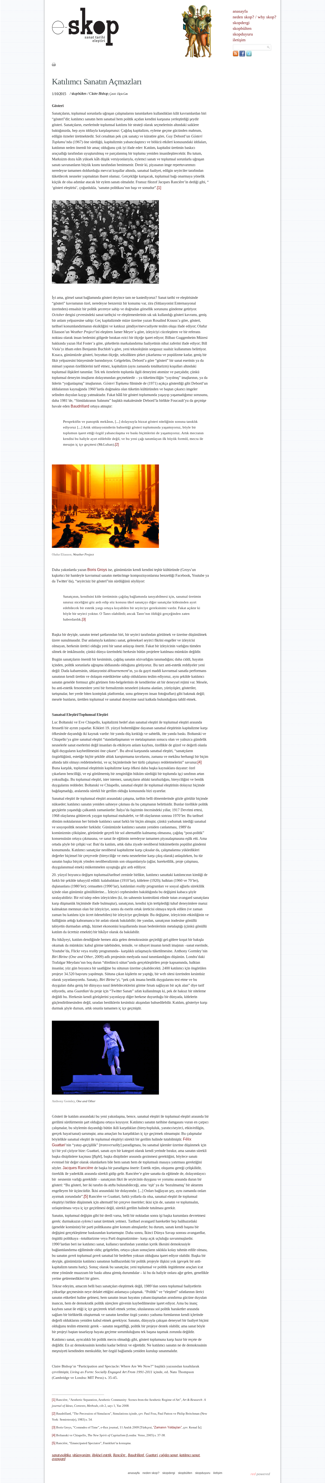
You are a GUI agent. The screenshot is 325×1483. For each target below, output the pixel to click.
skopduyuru (243, 34)
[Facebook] (242, 55)
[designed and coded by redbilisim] (260, 1474)
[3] (84, 619)
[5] (86, 1196)
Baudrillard (80, 406)
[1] (159, 188)
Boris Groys (97, 570)
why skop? (267, 17)
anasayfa (240, 11)
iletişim (239, 39)
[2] (117, 444)
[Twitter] (249, 55)
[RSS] (235, 55)
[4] (199, 762)
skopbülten (242, 28)
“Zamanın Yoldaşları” (167, 1427)
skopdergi (241, 22)
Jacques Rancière (78, 1168)
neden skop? (243, 17)
